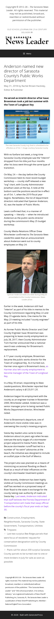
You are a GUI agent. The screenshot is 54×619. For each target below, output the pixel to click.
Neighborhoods (12, 521)
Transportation (26, 525)
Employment (28, 517)
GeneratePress (36, 615)
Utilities (39, 525)
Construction (13, 517)
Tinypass (11, 529)
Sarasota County (29, 521)
